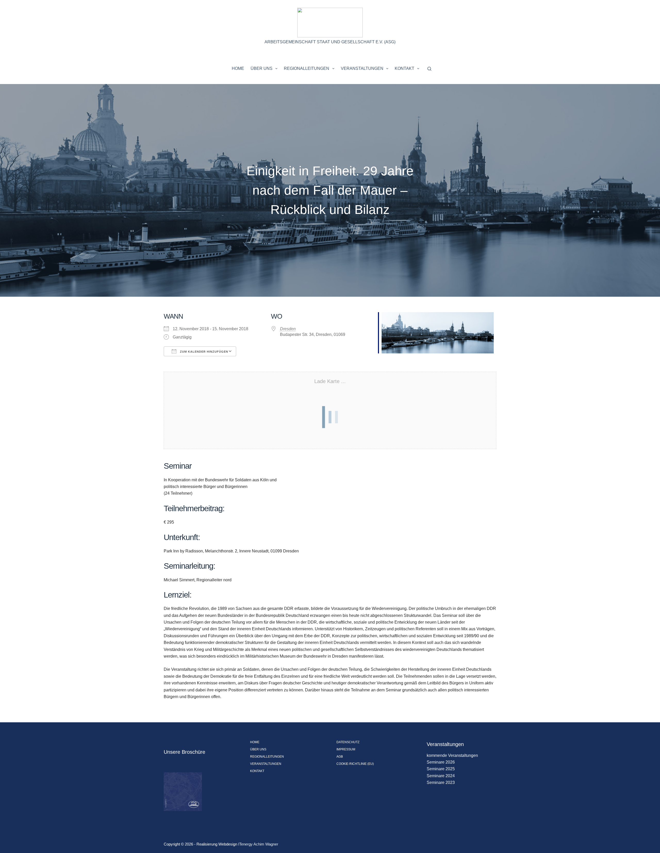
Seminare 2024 (441, 776)
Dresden (288, 329)
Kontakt (404, 68)
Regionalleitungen (306, 68)
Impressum (345, 749)
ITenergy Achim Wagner (258, 844)
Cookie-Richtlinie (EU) (355, 764)
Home (238, 68)
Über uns (262, 68)
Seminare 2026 (441, 762)
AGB (339, 756)
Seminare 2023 (441, 782)
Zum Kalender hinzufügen (203, 351)
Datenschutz (347, 742)
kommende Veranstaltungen (452, 755)
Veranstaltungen (362, 68)
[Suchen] (429, 69)
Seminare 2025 (441, 769)
